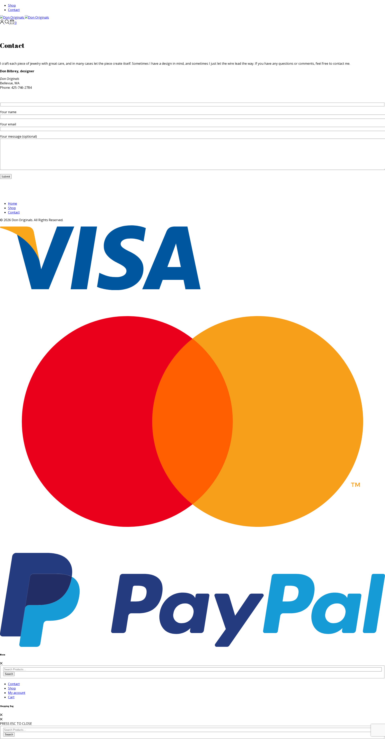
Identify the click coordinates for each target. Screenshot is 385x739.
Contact (14, 10)
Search (9, 673)
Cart (11, 697)
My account (16, 693)
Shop (12, 5)
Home (12, 203)
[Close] (1, 663)
